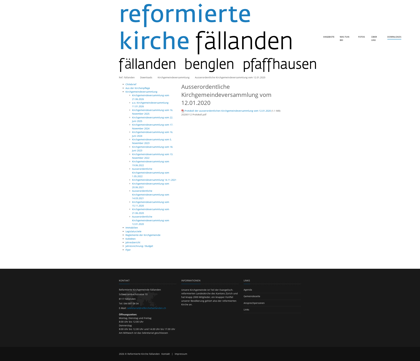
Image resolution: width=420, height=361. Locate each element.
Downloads (146, 77)
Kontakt (165, 353)
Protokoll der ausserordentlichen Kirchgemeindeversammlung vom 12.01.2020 (228, 110)
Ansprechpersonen (254, 303)
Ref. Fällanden (127, 77)
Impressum (181, 353)
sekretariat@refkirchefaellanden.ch (146, 308)
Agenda (248, 289)
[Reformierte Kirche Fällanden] (217, 38)
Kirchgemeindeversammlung (173, 77)
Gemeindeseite (252, 296)
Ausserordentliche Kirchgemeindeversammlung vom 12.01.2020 (230, 77)
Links (246, 309)
